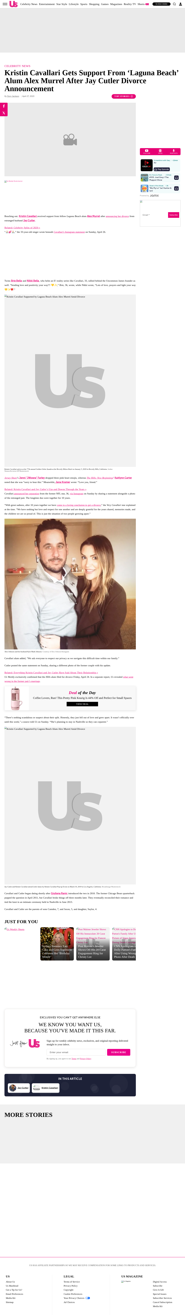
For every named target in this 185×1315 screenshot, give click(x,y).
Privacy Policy (85, 1059)
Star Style (61, 4)
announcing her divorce (117, 216)
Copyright (68, 1290)
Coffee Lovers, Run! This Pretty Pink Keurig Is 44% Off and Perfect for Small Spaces (82, 698)
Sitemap (10, 1302)
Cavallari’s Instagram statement (69, 232)
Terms (74, 1059)
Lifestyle (74, 4)
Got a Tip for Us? (14, 1290)
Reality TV (130, 4)
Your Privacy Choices (74, 1298)
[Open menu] (5, 4)
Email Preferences (14, 1294)
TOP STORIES (122, 96)
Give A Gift (158, 1290)
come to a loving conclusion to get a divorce (79, 505)
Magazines (116, 4)
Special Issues (159, 1294)
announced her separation (26, 493)
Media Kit (10, 1298)
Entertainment (47, 4)
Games (105, 4)
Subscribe (161, 4)
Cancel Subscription (162, 1302)
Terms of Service (72, 1281)
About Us (10, 1281)
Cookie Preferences (73, 1294)
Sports (83, 4)
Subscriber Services (162, 1298)
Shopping (94, 4)
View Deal (82, 704)
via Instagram (76, 493)
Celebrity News (28, 4)
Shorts (141, 4)
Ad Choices (69, 1302)
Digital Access (160, 1281)
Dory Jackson (13, 96)
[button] (174, 4)
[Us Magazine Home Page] (13, 4)
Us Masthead (12, 1286)
